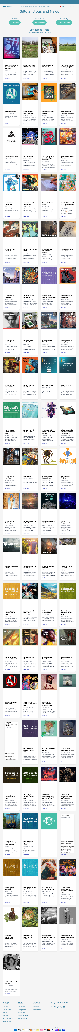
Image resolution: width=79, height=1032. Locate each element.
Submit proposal (23, 1015)
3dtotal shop (9, 1027)
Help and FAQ (22, 1012)
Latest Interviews (39, 22)
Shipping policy (46, 1027)
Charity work (37, 1010)
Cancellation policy (54, 1027)
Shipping (5, 1015)
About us (22, 2)
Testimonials (7, 1021)
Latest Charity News (64, 22)
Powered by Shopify (16, 1027)
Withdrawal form (23, 1018)
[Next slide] (77, 2)
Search (5, 1012)
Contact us (21, 1007)
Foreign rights (22, 1010)
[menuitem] (49, 6)
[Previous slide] (1, 2)
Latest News (15, 22)
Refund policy (7, 1010)
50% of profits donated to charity (37, 2)
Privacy (5, 1007)
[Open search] (67, 6)
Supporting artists (53, 2)
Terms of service (8, 1018)
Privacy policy (31, 1027)
